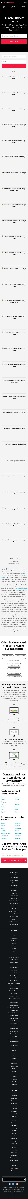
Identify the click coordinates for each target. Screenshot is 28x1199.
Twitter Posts (14, 1026)
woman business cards (20, 655)
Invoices (14, 1048)
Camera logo (14, 1106)
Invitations (14, 1063)
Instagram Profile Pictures (14, 983)
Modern (17, 802)
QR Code (14, 1081)
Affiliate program (14, 938)
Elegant (3, 812)
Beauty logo (14, 1098)
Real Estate (18, 835)
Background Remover (14, 914)
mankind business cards (14, 665)
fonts (21, 588)
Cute (2, 809)
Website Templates (14, 888)
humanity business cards (14, 663)
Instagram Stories (14, 980)
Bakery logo (14, 1095)
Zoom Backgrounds (14, 1041)
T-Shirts (14, 1068)
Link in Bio (14, 919)
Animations (14, 1074)
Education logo (14, 1128)
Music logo (14, 1152)
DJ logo (14, 1120)
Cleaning (3, 830)
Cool (2, 804)
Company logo (14, 1111)
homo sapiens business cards (14, 676)
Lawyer (17, 830)
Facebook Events (14, 967)
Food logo (14, 1135)
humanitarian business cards (14, 671)
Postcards (14, 1055)
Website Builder (14, 916)
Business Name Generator (14, 908)
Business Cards (13, 6)
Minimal (17, 799)
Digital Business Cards (14, 921)
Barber (3, 825)
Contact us (14, 940)
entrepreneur (17, 600)
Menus (14, 1050)
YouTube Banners (14, 1031)
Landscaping (18, 828)
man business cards (8, 657)
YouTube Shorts (14, 1033)
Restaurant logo (14, 1163)
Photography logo (14, 1157)
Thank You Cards (14, 1066)
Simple (16, 809)
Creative (3, 807)
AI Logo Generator (14, 911)
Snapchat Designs (14, 1002)
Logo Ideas (14, 890)
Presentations (14, 1084)
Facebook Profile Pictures (14, 972)
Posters (14, 1058)
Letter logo (14, 1143)
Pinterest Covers (14, 996)
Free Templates (14, 903)
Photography (18, 833)
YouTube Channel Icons (14, 1039)
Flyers (14, 1053)
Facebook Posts (14, 959)
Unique (16, 812)
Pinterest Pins (14, 993)
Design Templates (14, 880)
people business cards (7, 655)
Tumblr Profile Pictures (14, 1013)
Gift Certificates (14, 1061)
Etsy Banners (14, 1079)
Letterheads (14, 1076)
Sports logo (14, 1170)
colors (25, 588)
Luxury (16, 797)
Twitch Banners (14, 1018)
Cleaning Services (5, 833)
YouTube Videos (14, 1036)
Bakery (3, 823)
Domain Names (14, 924)
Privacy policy (14, 946)
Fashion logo (14, 1130)
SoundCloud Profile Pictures (14, 1007)
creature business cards (14, 660)
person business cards (19, 657)
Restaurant (17, 838)
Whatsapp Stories (14, 1028)
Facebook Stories (14, 962)
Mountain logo (14, 1150)
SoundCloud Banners (14, 1005)
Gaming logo (14, 1138)
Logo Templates (14, 877)
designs (18, 588)
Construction (4, 835)
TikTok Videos (14, 1010)
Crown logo (14, 1116)
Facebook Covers (14, 965)
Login (14, 951)
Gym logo (14, 1141)
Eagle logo (14, 1125)
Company (3, 802)
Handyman (17, 823)
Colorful (3, 799)
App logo (14, 1093)
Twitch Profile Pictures (14, 1020)
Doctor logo (14, 1122)
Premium (17, 804)
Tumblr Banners (14, 1015)
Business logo (14, 1103)
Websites (22, 6)
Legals (14, 943)
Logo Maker (4, 6)
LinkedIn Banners (14, 985)
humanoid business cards (14, 668)
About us (14, 933)
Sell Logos (14, 948)
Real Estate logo (14, 1160)
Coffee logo (14, 1108)
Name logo (14, 1155)
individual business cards (14, 673)
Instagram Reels (14, 978)
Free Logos (14, 898)
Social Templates (14, 882)
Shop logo (14, 1165)
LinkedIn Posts (14, 988)
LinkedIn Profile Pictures (14, 990)
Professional (5, 570)
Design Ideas (14, 893)
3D (1, 797)
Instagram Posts (14, 975)
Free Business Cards (14, 901)
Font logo (14, 1133)
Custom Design (14, 906)
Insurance (17, 825)
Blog (14, 935)
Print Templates (14, 885)
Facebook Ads (14, 970)
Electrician (3, 838)
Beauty (3, 828)
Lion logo (14, 1147)
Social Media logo (14, 1168)
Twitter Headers (14, 1023)
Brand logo (14, 1100)
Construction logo (14, 1113)
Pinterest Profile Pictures (14, 998)
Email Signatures (14, 1045)
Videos (14, 1071)
